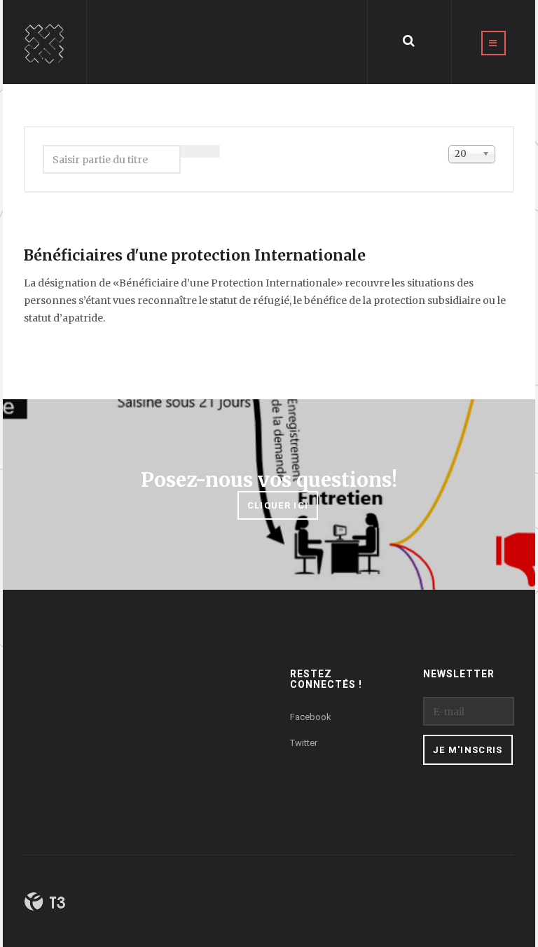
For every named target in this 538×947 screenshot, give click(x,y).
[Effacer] (190, 151)
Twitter (303, 743)
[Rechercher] (210, 151)
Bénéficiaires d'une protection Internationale (195, 255)
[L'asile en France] (45, 42)
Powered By (45, 901)
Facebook (310, 717)
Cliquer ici (277, 505)
